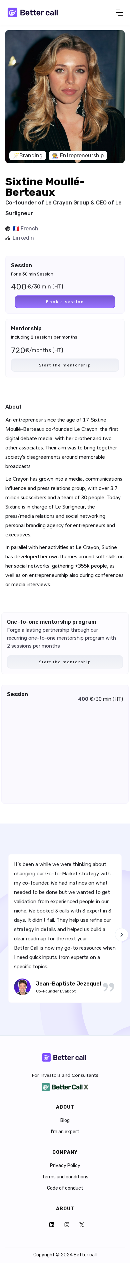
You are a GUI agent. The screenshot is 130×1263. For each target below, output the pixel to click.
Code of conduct (65, 1188)
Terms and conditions (65, 1177)
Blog (65, 1120)
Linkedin (23, 238)
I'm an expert (65, 1132)
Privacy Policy (65, 1165)
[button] (119, 13)
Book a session (65, 301)
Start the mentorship (65, 364)
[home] (33, 12)
